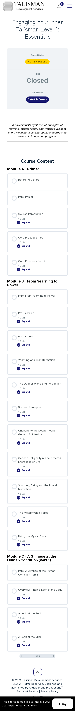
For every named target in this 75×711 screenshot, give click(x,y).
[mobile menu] (69, 6)
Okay (62, 703)
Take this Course (37, 99)
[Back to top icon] (37, 672)
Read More (31, 705)
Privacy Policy (49, 691)
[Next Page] (54, 656)
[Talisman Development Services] (24, 6)
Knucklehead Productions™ (46, 687)
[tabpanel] (37, 132)
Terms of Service (27, 691)
